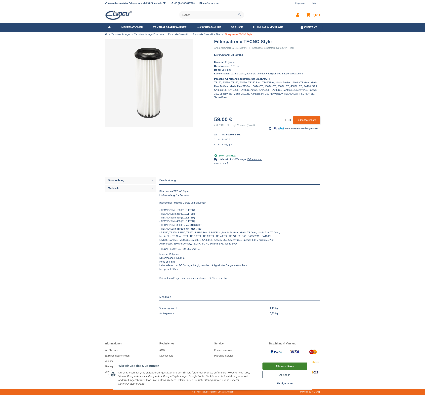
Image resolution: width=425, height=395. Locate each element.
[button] (300, 3)
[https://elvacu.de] (109, 27)
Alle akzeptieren (285, 366)
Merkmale (113, 188)
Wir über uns (111, 350)
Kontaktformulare (223, 350)
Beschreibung (116, 180)
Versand (242, 125)
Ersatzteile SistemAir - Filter (279, 47)
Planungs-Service (223, 355)
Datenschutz (166, 355)
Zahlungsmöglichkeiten (117, 355)
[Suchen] (239, 15)
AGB (162, 350)
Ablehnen (284, 374)
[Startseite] (106, 34)
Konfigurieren (285, 383)
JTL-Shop (316, 392)
